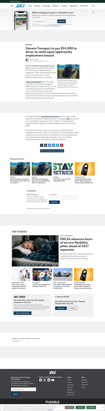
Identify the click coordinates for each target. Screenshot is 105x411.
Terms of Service (55, 26)
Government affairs (18, 282)
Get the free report (22, 313)
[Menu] (12, 6)
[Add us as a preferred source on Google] (45, 145)
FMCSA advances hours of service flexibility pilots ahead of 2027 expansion (76, 244)
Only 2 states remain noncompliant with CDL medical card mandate (19, 286)
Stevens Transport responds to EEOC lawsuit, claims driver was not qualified (20, 181)
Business (29, 44)
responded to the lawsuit (50, 116)
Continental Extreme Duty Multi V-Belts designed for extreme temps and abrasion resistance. (83, 181)
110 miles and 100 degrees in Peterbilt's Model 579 (41, 285)
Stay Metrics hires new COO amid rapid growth (62, 180)
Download (61, 308)
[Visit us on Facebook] (40, 380)
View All (73, 308)
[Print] (41, 145)
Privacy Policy (47, 26)
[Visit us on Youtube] (52, 380)
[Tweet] (57, 145)
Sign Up (15, 394)
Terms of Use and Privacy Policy (55, 24)
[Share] (49, 145)
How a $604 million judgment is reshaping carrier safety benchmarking (62, 286)
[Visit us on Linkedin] (48, 380)
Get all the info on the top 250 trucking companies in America (29, 301)
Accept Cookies (91, 407)
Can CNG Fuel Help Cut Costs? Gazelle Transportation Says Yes (70, 302)
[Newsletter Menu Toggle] (93, 6)
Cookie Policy (50, 409)
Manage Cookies (69, 407)
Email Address (53, 194)
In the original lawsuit (34, 82)
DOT (68, 119)
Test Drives (36, 282)
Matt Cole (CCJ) (34, 59)
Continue (54, 202)
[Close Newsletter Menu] (93, 12)
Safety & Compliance (66, 235)
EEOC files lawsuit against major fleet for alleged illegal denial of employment (41, 181)
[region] (52, 407)
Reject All (80, 407)
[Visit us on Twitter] (44, 380)
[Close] (102, 407)
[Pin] (61, 145)
